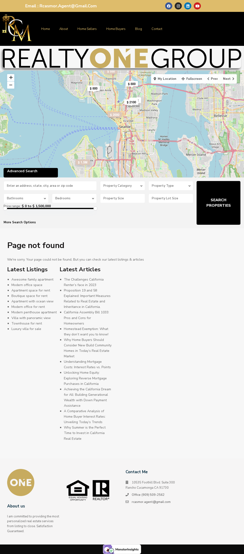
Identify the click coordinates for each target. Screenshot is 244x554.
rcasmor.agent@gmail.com (151, 502)
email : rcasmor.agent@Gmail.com (61, 6)
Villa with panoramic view (31, 318)
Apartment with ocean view (32, 301)
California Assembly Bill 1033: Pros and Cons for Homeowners (86, 317)
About (63, 29)
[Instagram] (178, 6)
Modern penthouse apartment (34, 312)
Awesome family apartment (32, 279)
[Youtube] (197, 6)
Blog (138, 29)
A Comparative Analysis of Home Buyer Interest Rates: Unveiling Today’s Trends (85, 416)
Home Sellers (87, 29)
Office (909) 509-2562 (148, 495)
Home (45, 29)
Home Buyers (116, 29)
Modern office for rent (28, 307)
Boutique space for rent (29, 296)
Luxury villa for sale (26, 329)
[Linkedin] (187, 6)
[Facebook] (168, 6)
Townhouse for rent (26, 323)
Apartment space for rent (30, 290)
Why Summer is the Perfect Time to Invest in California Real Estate (85, 433)
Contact (157, 29)
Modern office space (26, 285)
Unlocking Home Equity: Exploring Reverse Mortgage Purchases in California (85, 378)
